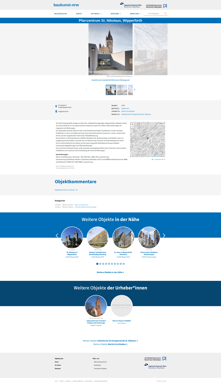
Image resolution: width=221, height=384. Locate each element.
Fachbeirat (97, 365)
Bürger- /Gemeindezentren (81, 205)
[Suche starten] (165, 13)
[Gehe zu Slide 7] (115, 264)
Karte (57, 362)
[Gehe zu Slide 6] (112, 264)
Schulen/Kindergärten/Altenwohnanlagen (85, 207)
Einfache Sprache (88, 381)
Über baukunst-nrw (100, 362)
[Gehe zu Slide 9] (121, 264)
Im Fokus (58, 365)
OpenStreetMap (155, 156)
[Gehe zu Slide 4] (106, 264)
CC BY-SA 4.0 (129, 76)
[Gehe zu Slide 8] (118, 264)
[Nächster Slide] (164, 236)
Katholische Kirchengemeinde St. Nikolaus (136, 114)
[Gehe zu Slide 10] (124, 264)
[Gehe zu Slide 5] (109, 264)
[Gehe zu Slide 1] (97, 264)
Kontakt (61, 381)
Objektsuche (59, 359)
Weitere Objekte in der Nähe (109, 272)
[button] (134, 89)
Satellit (161, 123)
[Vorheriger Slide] (57, 236)
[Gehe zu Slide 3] (103, 264)
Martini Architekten (128, 111)
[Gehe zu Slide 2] (100, 264)
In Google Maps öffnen (159, 159)
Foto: (113, 76)
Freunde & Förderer (100, 368)
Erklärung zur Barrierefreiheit (101, 381)
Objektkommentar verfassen (65, 190)
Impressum (67, 381)
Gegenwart (125, 108)
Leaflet (148, 156)
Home (56, 381)
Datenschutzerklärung (77, 381)
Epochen (58, 368)
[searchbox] (153, 14)
